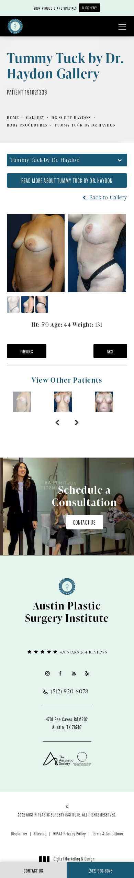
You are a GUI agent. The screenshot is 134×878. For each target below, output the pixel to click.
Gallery (35, 117)
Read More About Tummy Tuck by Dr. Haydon (67, 180)
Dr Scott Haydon (71, 117)
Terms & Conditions (107, 833)
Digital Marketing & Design (74, 861)
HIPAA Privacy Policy (69, 833)
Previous (27, 351)
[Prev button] (57, 422)
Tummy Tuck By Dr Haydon (85, 125)
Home (13, 117)
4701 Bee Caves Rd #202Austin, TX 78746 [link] (67, 723)
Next (110, 351)
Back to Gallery (107, 197)
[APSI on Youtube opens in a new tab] (73, 673)
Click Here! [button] (89, 7)
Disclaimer (19, 833)
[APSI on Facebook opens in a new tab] (60, 673)
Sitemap (40, 833)
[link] (67, 652)
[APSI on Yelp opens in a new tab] (86, 673)
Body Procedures (27, 125)
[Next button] (76, 422)
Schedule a (84, 495)
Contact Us (84, 522)
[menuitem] (47, 673)
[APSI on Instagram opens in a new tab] (47, 673)
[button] (122, 27)
